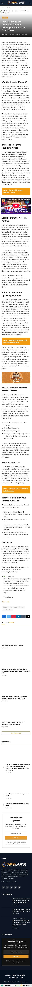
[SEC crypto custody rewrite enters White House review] (6, 911)
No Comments (14, 34)
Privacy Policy (16, 844)
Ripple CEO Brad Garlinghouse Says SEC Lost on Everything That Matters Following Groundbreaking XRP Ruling (18, 767)
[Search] (29, 3)
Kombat (5, 609)
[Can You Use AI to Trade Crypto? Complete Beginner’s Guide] (16, 712)
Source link (5, 602)
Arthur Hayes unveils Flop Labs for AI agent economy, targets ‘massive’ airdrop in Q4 (16, 671)
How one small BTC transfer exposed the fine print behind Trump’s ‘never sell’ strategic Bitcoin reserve (21, 922)
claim (10, 607)
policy (24, 961)
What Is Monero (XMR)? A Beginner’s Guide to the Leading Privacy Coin (14, 697)
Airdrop (5, 607)
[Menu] (3, 3)
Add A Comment (16, 733)
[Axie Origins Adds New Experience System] (16, 784)
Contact (8, 975)
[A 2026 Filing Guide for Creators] (16, 635)
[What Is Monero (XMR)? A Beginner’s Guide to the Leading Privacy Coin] (16, 686)
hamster (21, 607)
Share (10, 609)
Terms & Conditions (19, 975)
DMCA (21, 977)
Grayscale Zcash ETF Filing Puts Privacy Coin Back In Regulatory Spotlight (21, 900)
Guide (15, 607)
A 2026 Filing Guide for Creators (13, 645)
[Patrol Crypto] (16, 3)
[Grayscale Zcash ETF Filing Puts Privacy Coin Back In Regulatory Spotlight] (6, 901)
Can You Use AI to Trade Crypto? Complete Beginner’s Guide (13, 723)
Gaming (5, 17)
